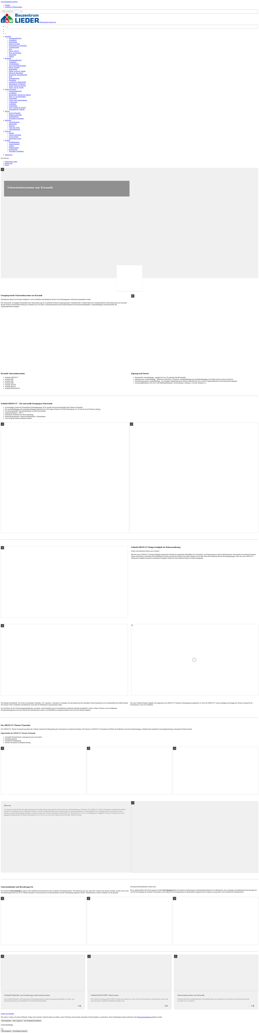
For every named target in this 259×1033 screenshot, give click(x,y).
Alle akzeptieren (6, 1020)
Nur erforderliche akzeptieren (32, 1020)
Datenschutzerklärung (144, 1017)
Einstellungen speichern (20, 1031)
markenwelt (8, 155)
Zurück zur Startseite (7, 1013)
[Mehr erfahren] (79, 1005)
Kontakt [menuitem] (7, 5)
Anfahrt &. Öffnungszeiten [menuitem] (13, 7)
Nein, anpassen (17, 1020)
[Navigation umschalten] (5, 33)
